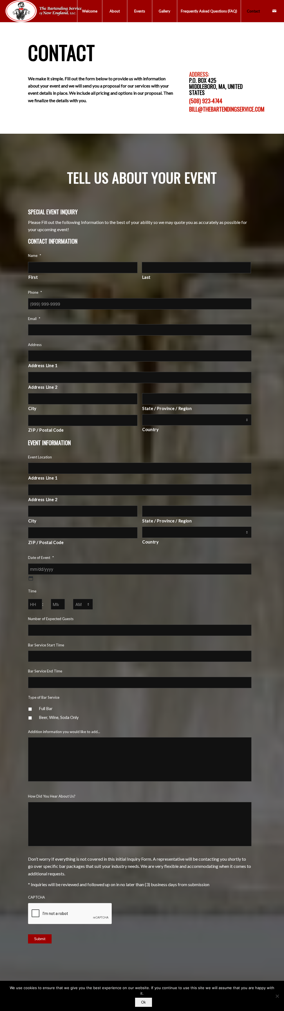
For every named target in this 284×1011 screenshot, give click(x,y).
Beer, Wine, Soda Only (59, 717)
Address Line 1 (42, 365)
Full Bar (46, 708)
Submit (39, 939)
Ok (143, 1002)
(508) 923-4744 (205, 101)
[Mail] (274, 11)
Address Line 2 (42, 387)
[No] (277, 996)
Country (150, 429)
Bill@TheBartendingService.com (227, 109)
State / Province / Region (167, 408)
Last (146, 277)
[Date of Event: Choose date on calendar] (31, 578)
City (32, 408)
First (33, 277)
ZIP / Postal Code (46, 429)
